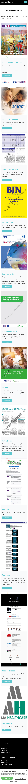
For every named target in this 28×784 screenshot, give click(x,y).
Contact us (4, 754)
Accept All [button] (7, 778)
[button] (14, 781)
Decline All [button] (20, 778)
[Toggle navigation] (25, 2)
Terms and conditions (6, 764)
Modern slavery (5, 766)
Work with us (6, 729)
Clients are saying (5, 752)
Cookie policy (4, 761)
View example (7, 75)
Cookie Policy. (23, 775)
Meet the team (5, 750)
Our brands (4, 747)
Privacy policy (4, 762)
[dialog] (14, 776)
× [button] (26, 770)
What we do (4, 748)
